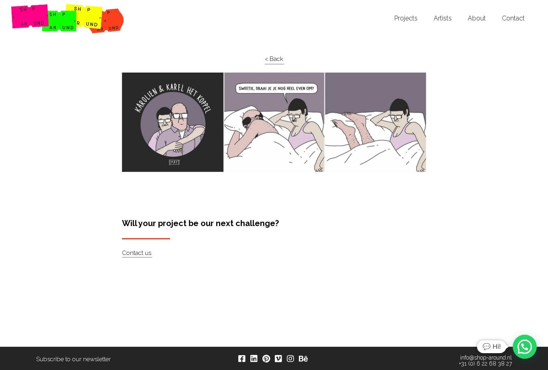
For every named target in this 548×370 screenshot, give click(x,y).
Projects (406, 18)
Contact (513, 18)
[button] (525, 347)
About (477, 18)
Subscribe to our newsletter (73, 359)
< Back (274, 59)
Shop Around (37, 7)
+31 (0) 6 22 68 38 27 (485, 364)
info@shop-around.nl (486, 358)
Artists (443, 18)
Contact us (136, 253)
